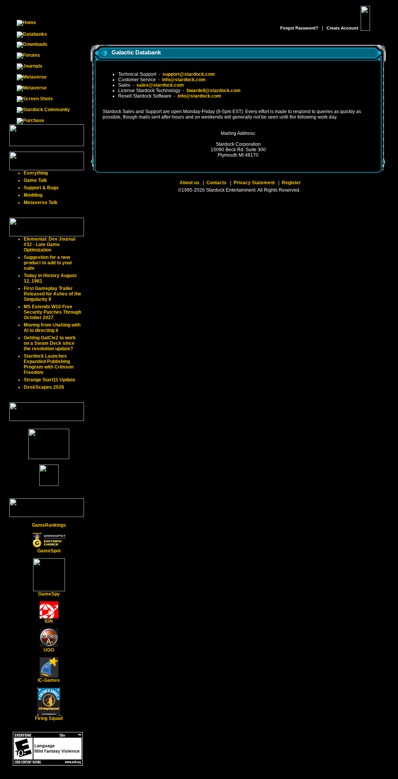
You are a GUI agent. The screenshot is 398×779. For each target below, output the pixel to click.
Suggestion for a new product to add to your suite (48, 263)
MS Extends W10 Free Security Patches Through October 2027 (52, 312)
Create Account (342, 28)
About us (189, 182)
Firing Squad (49, 718)
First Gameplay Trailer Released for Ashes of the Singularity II (52, 294)
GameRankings (49, 525)
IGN (49, 621)
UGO (49, 650)
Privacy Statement (254, 182)
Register (291, 182)
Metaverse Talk (41, 202)
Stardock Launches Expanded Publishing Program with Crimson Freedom (48, 364)
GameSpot (49, 551)
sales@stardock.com (160, 85)
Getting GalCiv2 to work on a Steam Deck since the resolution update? (50, 343)
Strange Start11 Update (49, 380)
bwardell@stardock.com (214, 90)
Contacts (216, 182)
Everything (36, 173)
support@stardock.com (188, 74)
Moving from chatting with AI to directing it (52, 327)
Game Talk (35, 180)
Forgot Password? (299, 28)
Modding (33, 195)
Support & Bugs (41, 187)
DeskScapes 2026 (44, 387)
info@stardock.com (184, 79)
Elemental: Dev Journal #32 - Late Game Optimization (49, 244)
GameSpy (49, 594)
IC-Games (49, 680)
